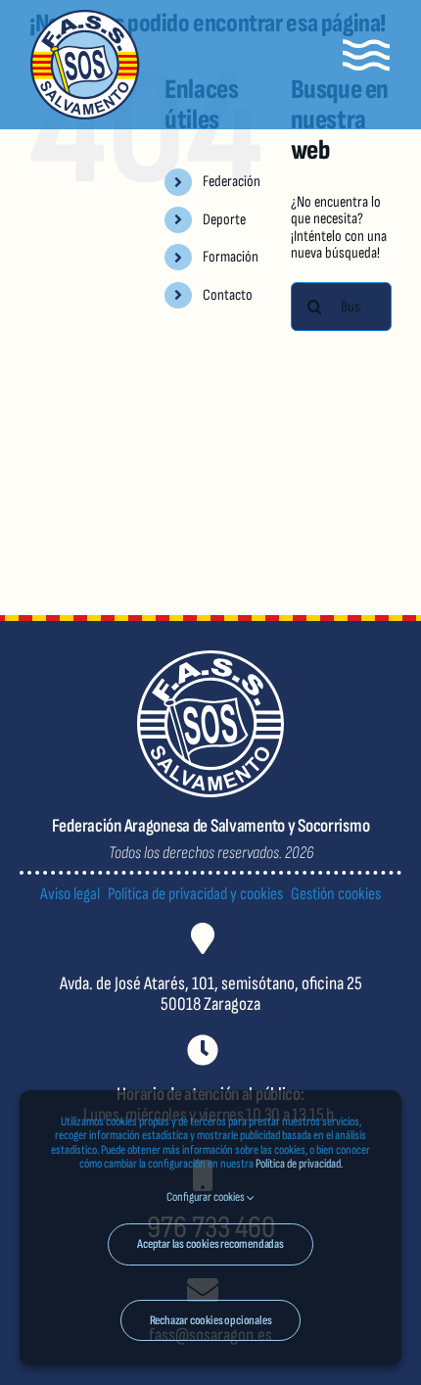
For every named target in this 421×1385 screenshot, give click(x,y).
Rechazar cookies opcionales (211, 1320)
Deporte (224, 220)
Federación (231, 181)
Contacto (228, 295)
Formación (230, 257)
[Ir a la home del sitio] (85, 64)
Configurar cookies (206, 1197)
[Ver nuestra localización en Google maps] (210, 984)
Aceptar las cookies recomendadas (210, 1244)
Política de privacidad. (299, 1163)
